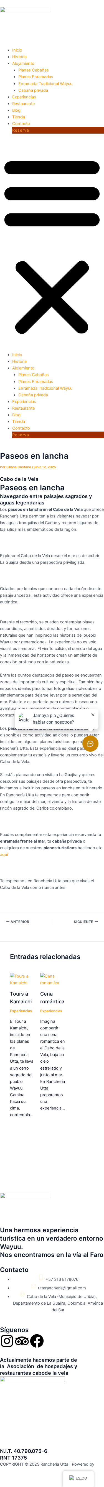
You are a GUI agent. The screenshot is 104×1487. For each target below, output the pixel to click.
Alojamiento (23, 63)
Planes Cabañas (33, 70)
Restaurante (23, 103)
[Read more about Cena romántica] (52, 979)
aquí (4, 854)
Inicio (17, 50)
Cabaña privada (33, 90)
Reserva (20, 130)
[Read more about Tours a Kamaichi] (21, 979)
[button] (52, 245)
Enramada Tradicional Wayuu (45, 83)
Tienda (18, 116)
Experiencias (24, 97)
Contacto (21, 123)
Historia (19, 56)
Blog (16, 110)
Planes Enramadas (35, 76)
